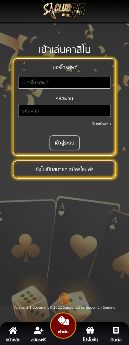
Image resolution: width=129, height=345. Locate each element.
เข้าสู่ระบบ (65, 143)
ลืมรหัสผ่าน (101, 124)
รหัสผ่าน (64, 98)
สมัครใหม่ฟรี (81, 169)
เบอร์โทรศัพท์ (64, 67)
